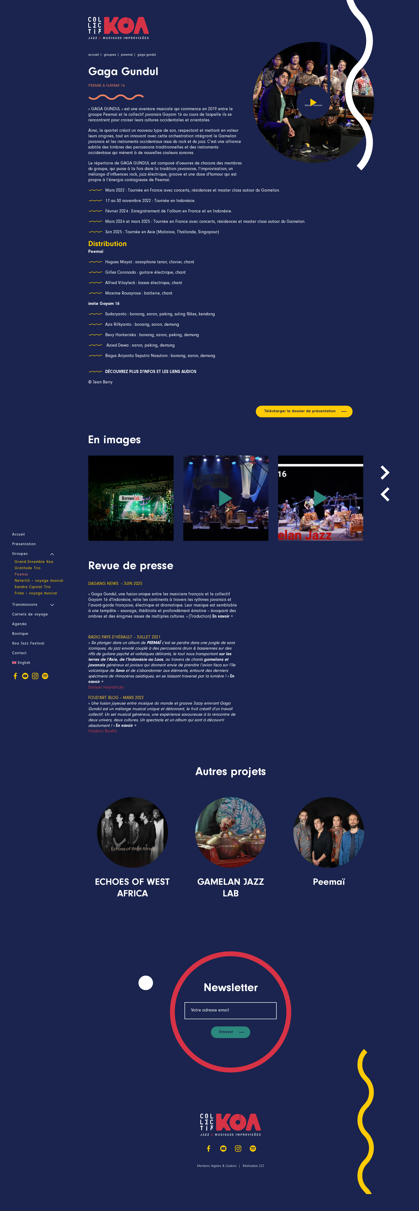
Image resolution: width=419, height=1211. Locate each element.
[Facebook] (15, 676)
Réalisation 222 (253, 1166)
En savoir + (222, 617)
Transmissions (25, 605)
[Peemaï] (329, 851)
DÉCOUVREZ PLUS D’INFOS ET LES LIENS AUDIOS (150, 372)
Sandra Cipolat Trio (33, 587)
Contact (19, 653)
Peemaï (21, 575)
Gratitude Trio (28, 568)
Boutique (20, 634)
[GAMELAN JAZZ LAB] (230, 857)
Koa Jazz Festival (28, 644)
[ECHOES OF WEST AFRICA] (132, 857)
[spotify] (45, 676)
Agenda (19, 624)
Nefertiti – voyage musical (39, 581)
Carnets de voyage (30, 615)
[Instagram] (35, 676)
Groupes (20, 554)
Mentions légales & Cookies (217, 1166)
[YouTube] (25, 676)
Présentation (24, 544)
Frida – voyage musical (36, 594)
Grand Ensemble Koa (34, 562)
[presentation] (385, 494)
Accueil (18, 535)
